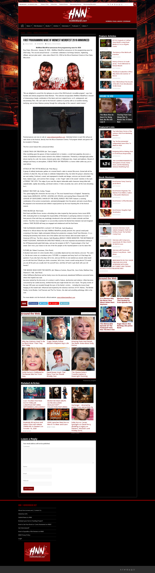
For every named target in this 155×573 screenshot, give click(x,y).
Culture (84, 26)
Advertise (54, 4)
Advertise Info (23, 514)
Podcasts (75, 26)
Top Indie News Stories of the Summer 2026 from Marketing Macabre (122, 133)
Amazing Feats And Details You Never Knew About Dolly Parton (82, 343)
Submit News (63, 4)
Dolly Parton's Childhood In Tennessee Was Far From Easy (32, 374)
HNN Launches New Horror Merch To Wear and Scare (58, 423)
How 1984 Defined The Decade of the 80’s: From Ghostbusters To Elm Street (123, 84)
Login (20, 538)
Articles (55, 26)
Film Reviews (38, 26)
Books (48, 26)
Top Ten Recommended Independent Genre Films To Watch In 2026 (122, 143)
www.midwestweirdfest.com (56, 137)
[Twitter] (112, 4)
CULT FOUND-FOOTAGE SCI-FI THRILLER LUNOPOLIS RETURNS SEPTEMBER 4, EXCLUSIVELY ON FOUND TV (34, 405)
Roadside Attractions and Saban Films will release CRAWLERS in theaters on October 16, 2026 (33, 425)
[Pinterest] (115, 4)
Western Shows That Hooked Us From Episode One (124, 300)
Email (25, 473)
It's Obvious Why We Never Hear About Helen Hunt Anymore (107, 301)
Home (23, 33)
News (28, 26)
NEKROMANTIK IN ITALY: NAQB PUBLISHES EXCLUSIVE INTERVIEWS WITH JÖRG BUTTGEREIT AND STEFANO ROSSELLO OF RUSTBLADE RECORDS (116, 264)
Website (25, 480)
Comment (26, 446)
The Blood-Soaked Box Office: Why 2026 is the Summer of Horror (123, 74)
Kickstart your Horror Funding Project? (30, 521)
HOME (22, 25)
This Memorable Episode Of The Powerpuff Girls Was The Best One (107, 327)
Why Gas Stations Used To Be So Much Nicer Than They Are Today (33, 343)
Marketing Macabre (90, 4)
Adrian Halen (29, 44)
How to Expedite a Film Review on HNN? (31, 531)
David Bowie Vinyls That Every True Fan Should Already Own (56, 374)
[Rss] (108, 4)
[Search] (135, 4)
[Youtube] (119, 4)
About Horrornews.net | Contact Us (29, 510)
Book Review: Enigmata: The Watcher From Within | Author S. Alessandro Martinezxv (122, 193)
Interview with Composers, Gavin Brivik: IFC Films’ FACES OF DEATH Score (122, 242)
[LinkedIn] (117, 4)
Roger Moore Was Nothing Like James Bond (125, 326)
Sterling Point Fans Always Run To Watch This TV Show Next (124, 118)
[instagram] (121, 4)
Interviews (65, 26)
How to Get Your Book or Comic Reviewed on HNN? (34, 524)
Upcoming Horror (75, 4)
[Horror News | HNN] (77, 14)
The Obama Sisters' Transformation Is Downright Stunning (79, 374)
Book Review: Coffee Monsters (123, 201)
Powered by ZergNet (89, 380)
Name (25, 466)
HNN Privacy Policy (24, 535)
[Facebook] (110, 4)
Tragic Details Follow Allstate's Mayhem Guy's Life (58, 342)
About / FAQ (44, 4)
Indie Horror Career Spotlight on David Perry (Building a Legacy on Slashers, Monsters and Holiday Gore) (81, 426)
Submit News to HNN (25, 517)
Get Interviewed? (23, 528)
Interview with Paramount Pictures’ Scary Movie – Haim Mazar (122, 252)
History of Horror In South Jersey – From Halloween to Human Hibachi (121, 64)
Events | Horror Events (41, 33)
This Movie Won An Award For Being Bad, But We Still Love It (106, 118)
